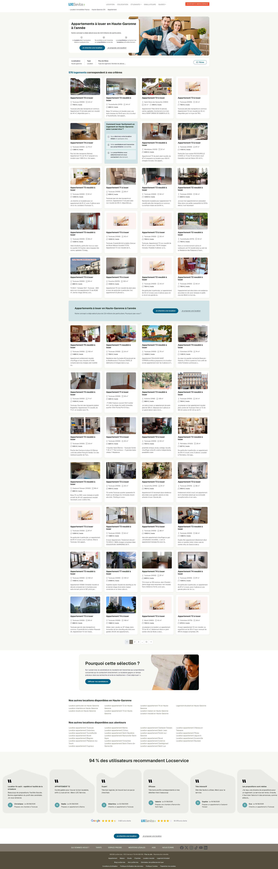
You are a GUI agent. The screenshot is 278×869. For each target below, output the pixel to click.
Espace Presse (115, 847)
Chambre (137, 858)
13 (146, 642)
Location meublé (148, 858)
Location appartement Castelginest (154, 743)
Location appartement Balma (115, 728)
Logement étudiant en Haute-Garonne (191, 706)
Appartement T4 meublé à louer (154, 144)
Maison (122, 858)
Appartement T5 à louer (117, 277)
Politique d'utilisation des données (131, 866)
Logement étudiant (163, 858)
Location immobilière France (79, 10)
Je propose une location (116, 48)
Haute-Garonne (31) (98, 10)
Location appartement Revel (151, 738)
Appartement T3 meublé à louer (82, 188)
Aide (154, 847)
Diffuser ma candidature (98, 681)
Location (110, 4)
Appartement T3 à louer (189, 98)
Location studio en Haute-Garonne (82, 711)
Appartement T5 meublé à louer (82, 346)
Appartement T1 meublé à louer (118, 346)
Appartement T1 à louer (117, 187)
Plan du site (148, 854)
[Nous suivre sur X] (186, 848)
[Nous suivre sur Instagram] (191, 848)
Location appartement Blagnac (81, 738)
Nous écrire (168, 847)
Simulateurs (150, 4)
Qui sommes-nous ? (80, 847)
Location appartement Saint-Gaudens (119, 733)
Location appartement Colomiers (81, 730)
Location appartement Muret (80, 735)
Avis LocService (133, 862)
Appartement (112, 858)
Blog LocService (119, 862)
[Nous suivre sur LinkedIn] (206, 848)
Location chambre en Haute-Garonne (83, 708)
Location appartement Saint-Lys (153, 746)
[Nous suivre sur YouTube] (201, 848)
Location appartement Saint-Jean (153, 730)
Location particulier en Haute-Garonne (84, 706)
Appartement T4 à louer (81, 142)
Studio (129, 858)
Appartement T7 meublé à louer (118, 572)
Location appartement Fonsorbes (117, 741)
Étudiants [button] (135, 4)
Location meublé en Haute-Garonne (154, 713)
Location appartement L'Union (116, 730)
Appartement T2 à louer (81, 98)
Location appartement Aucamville (189, 738)
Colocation (122, 4)
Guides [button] (161, 4)
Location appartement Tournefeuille (83, 733)
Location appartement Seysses (188, 741)
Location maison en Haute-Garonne (154, 711)
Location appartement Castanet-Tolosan (156, 728)
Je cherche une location (92, 48)
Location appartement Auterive (152, 741)
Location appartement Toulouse (81, 728)
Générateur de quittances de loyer (152, 862)
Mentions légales (136, 847)
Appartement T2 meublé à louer (118, 99)
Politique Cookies (152, 866)
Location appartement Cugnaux (81, 746)
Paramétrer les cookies (168, 866)
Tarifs (99, 847)
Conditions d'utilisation (110, 866)
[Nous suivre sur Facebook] (182, 848)
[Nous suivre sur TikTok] (196, 848)
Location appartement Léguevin (188, 735)
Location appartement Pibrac (187, 733)
